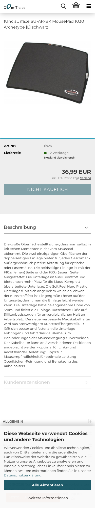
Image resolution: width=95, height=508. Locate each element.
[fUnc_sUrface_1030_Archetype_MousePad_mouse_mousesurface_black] (47, 72)
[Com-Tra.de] (12, 6)
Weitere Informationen (47, 498)
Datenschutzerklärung (23, 475)
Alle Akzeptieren (47, 485)
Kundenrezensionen (27, 382)
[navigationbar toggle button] (88, 6)
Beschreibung (20, 227)
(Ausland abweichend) (59, 157)
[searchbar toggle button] (63, 6)
